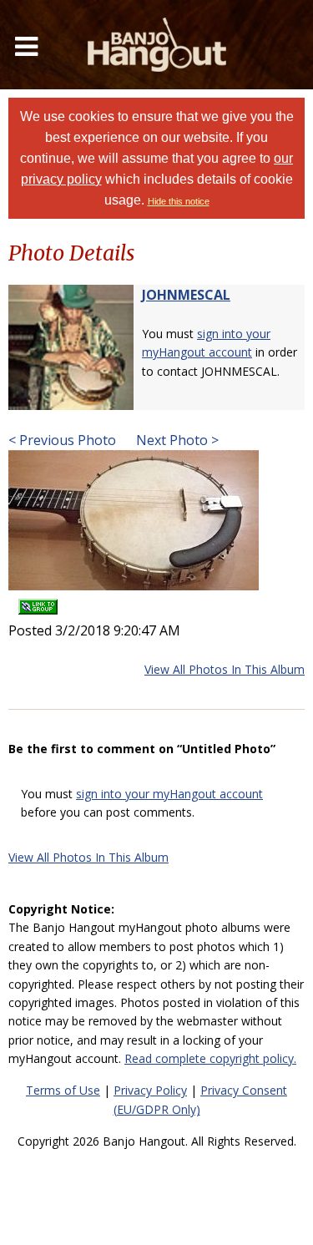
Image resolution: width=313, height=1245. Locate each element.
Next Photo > (176, 440)
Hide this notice (179, 201)
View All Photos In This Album (224, 669)
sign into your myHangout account (169, 794)
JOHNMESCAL (186, 295)
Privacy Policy (150, 1090)
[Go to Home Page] (157, 44)
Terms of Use (63, 1090)
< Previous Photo (62, 440)
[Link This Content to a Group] (38, 602)
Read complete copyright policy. (210, 1058)
